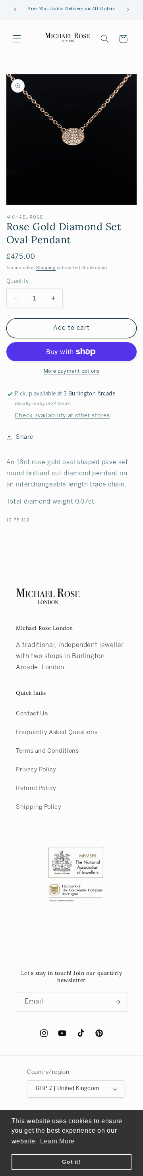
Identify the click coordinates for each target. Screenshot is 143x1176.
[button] (17, 39)
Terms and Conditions (47, 751)
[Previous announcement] (15, 9)
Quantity (17, 281)
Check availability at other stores (62, 415)
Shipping (46, 268)
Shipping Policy (38, 807)
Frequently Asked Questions (56, 732)
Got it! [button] (71, 1162)
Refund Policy (36, 788)
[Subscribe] (117, 1001)
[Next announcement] (128, 9)
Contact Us (32, 714)
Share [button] (24, 437)
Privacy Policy (36, 770)
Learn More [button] (57, 1141)
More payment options (72, 371)
